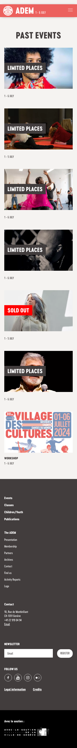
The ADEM (10, 533)
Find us (8, 573)
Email (7, 624)
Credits (37, 689)
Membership (10, 546)
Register (65, 653)
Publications (11, 519)
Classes (9, 505)
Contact (8, 566)
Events (8, 498)
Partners (8, 553)
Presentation (10, 539)
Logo (6, 586)
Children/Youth (13, 512)
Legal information (15, 689)
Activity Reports (12, 579)
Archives (8, 559)
